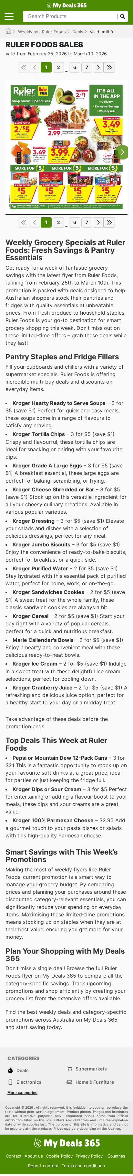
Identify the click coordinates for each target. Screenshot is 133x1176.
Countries (116, 1156)
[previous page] (34, 67)
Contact (14, 1156)
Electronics (29, 1082)
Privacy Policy (89, 1156)
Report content (43, 1165)
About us (34, 1156)
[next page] (98, 67)
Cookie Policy (59, 1156)
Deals (77, 31)
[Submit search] (123, 16)
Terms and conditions (83, 1165)
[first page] (23, 67)
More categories (22, 1093)
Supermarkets (91, 1068)
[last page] (109, 67)
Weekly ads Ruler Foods (42, 31)
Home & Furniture (95, 1082)
